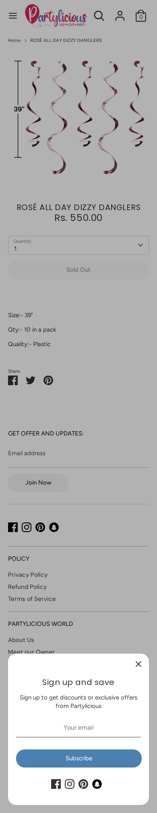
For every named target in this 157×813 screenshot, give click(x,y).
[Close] (138, 664)
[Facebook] (56, 784)
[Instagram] (69, 784)
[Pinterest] (83, 784)
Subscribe (79, 758)
